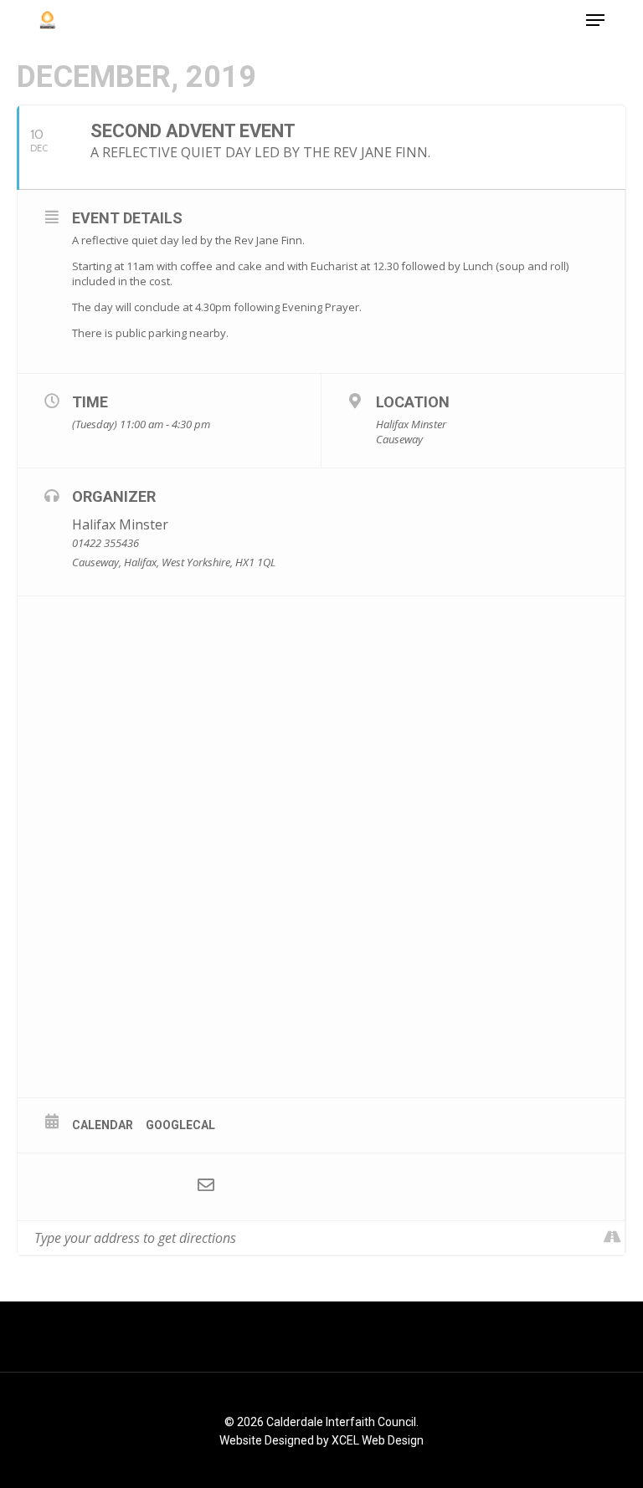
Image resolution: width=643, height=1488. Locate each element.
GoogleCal (180, 1125)
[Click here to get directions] (612, 1238)
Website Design (260, 1440)
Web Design (393, 1440)
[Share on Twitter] (105, 1187)
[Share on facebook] (55, 1187)
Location (413, 402)
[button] (595, 20)
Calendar (102, 1125)
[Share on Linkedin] (156, 1187)
